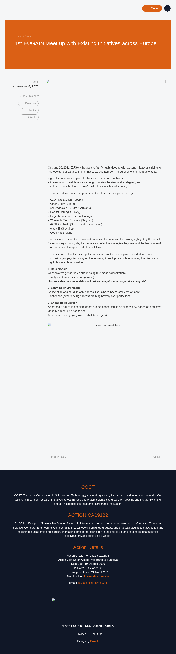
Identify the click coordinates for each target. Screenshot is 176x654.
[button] (152, 8)
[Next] (124, 52)
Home (19, 36)
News (28, 36)
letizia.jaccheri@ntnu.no (92, 582)
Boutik (94, 641)
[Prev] (52, 52)
